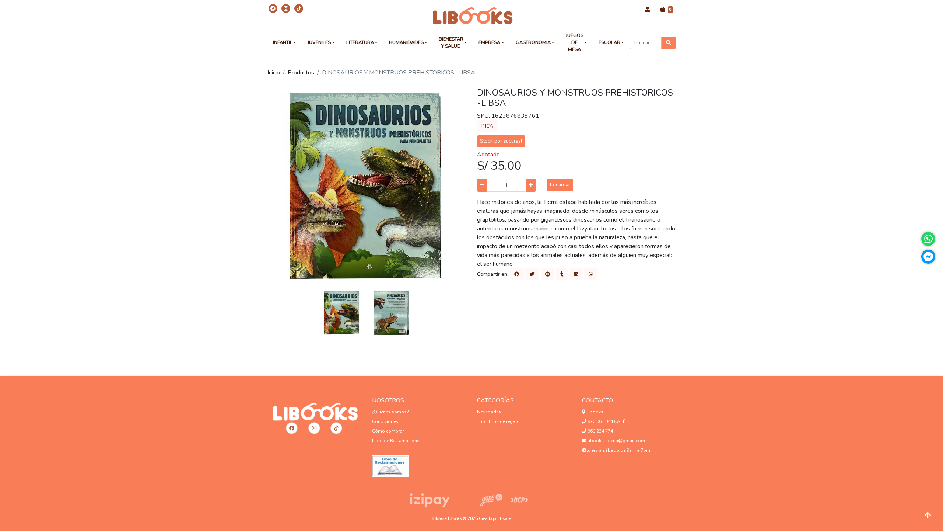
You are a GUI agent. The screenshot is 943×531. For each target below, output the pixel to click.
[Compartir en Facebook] (517, 274)
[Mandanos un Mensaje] (928, 256)
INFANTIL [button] (282, 42)
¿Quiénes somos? (390, 412)
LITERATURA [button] (360, 42)
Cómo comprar (388, 431)
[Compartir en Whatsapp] (590, 274)
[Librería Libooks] (471, 16)
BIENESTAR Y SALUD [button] (451, 42)
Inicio (273, 73)
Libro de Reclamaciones (397, 441)
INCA (487, 125)
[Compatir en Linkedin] (576, 274)
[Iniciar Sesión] (648, 9)
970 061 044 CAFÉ (605, 421)
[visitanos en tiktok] (298, 8)
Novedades (489, 412)
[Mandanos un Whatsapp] (928, 239)
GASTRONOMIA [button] (533, 42)
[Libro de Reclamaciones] (390, 464)
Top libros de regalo (498, 421)
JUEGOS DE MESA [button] (574, 42)
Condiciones (385, 421)
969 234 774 (599, 431)
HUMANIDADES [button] (406, 42)
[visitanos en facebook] (273, 8)
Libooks (594, 412)
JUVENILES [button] (319, 42)
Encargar (560, 184)
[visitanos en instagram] (285, 8)
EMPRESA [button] (489, 42)
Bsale (505, 518)
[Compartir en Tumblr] (562, 274)
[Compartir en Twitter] (532, 274)
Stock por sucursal (501, 141)
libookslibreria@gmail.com (615, 441)
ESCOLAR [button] (609, 42)
